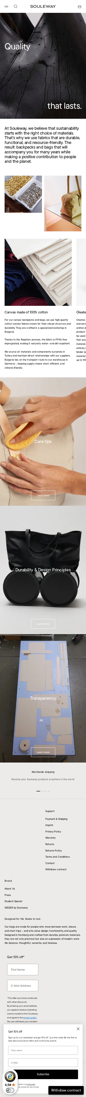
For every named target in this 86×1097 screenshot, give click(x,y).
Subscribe (43, 1074)
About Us (10, 888)
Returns (49, 844)
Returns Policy (53, 850)
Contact (50, 863)
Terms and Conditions (57, 857)
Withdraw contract (56, 869)
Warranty (50, 838)
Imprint (49, 825)
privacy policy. (30, 1084)
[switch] (10, 1090)
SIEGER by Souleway (16, 907)
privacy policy (29, 1017)
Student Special (13, 901)
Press (8, 895)
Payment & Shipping (56, 819)
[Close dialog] (78, 1029)
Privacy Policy (53, 831)
